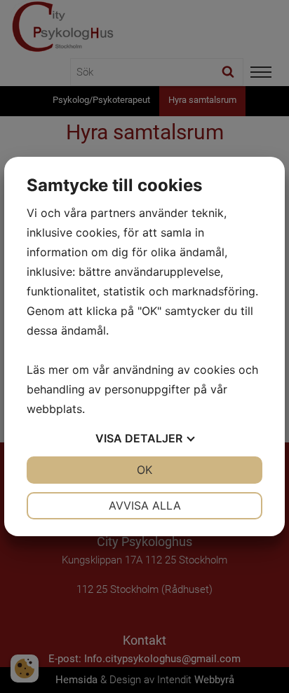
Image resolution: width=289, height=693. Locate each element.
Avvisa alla (145, 505)
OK (144, 470)
